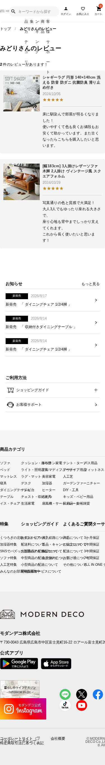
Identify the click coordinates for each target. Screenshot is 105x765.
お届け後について (64, 557)
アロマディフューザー (52, 469)
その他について (64, 564)
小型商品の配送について (25, 564)
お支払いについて (25, 537)
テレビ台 (27, 489)
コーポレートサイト (16, 738)
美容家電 (48, 476)
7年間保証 (86, 557)
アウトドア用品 (73, 469)
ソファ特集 (1, 557)
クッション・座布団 (31, 462)
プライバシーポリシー (18, 741)
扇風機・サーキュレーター (52, 503)
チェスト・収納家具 (31, 496)
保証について (46, 551)
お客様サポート (28, 404)
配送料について (25, 544)
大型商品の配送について (25, 551)
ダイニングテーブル (10, 489)
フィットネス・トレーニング (94, 469)
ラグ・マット (31, 476)
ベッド (5, 469)
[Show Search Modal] (13, 11)
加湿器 (47, 483)
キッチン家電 (52, 462)
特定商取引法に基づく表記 (22, 743)
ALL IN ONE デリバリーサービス (86, 564)
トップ (5, 29)
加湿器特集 (1, 544)
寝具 (3, 483)
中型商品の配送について (25, 557)
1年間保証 (86, 544)
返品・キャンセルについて (46, 544)
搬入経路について (46, 537)
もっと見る (90, 284)
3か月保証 (86, 537)
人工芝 (68, 476)
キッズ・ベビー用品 (73, 496)
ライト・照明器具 (31, 469)
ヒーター (48, 489)
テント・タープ (73, 462)
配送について (64, 551)
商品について (64, 537)
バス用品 (90, 462)
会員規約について (46, 557)
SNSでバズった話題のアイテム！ (1, 551)
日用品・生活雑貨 (73, 503)
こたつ (47, 496)
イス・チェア (10, 503)
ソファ (5, 462)
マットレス (8, 476)
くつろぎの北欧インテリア (1, 537)
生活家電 (27, 503)
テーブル (6, 496)
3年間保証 (86, 551)
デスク (26, 483)
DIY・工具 (71, 489)
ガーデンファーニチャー (73, 483)
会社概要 (58, 738)
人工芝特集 (1, 564)
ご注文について (64, 544)
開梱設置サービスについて (25, 571)
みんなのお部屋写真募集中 (1, 571)
